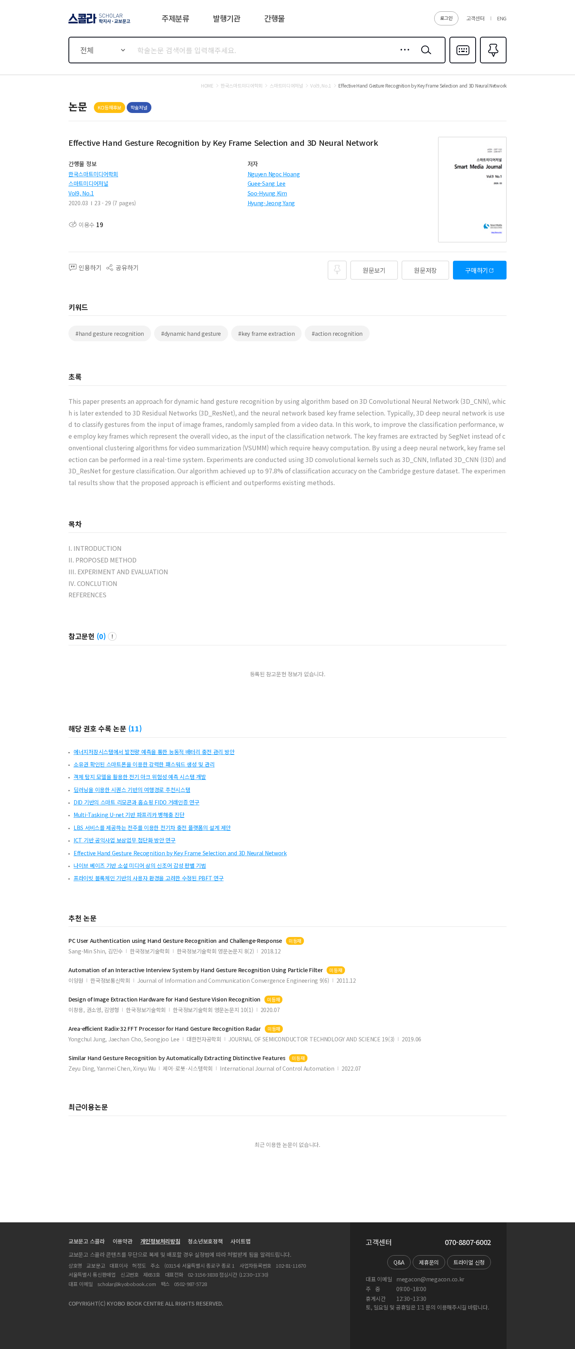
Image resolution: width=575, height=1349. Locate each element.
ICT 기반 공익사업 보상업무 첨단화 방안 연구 (125, 840)
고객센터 (475, 18)
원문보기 (374, 270)
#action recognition (337, 333)
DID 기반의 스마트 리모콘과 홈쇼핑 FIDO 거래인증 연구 (136, 802)
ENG (502, 18)
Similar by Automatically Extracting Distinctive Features (176, 1058)
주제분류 (175, 18)
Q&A (399, 1262)
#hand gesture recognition (109, 333)
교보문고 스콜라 (86, 1241)
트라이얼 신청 (469, 1262)
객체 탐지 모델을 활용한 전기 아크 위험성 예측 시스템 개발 (140, 777)
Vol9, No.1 (81, 193)
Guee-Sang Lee (267, 183)
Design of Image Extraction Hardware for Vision (164, 999)
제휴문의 (429, 1262)
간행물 (274, 18)
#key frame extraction (266, 333)
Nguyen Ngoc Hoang (274, 174)
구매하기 (476, 270)
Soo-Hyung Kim (267, 193)
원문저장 (425, 270)
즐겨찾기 (492, 62)
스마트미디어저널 (88, 183)
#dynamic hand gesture (191, 333)
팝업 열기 (112, 636)
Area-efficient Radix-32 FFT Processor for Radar (164, 1028)
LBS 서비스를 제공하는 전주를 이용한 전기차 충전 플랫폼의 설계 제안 (152, 827)
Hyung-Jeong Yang (271, 203)
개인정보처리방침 (160, 1241)
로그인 (446, 17)
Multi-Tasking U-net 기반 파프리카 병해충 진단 (129, 815)
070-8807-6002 (468, 1242)
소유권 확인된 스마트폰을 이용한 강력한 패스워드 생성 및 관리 (144, 764)
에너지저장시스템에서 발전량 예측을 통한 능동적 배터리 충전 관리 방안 (154, 752)
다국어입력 (462, 62)
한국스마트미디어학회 (93, 174)
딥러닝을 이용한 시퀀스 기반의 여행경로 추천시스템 (132, 790)
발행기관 (227, 18)
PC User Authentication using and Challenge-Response (175, 940)
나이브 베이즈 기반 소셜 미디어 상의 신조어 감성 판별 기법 (140, 865)
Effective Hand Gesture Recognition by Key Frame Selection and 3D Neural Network (180, 853)
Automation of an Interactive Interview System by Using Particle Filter (195, 970)
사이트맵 (240, 1241)
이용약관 (123, 1241)
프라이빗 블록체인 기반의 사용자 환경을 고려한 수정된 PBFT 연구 (149, 878)
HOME (207, 85)
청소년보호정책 (205, 1241)
